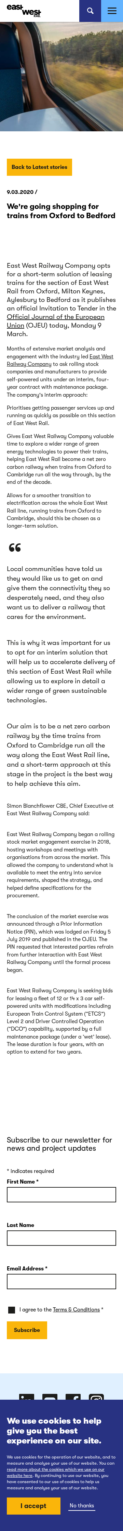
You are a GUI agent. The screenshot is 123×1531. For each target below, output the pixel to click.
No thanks (82, 1506)
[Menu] (112, 11)
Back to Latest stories (39, 167)
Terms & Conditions (76, 1310)
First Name (23, 1182)
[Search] (90, 11)
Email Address (27, 1269)
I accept (33, 1506)
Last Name (20, 1225)
